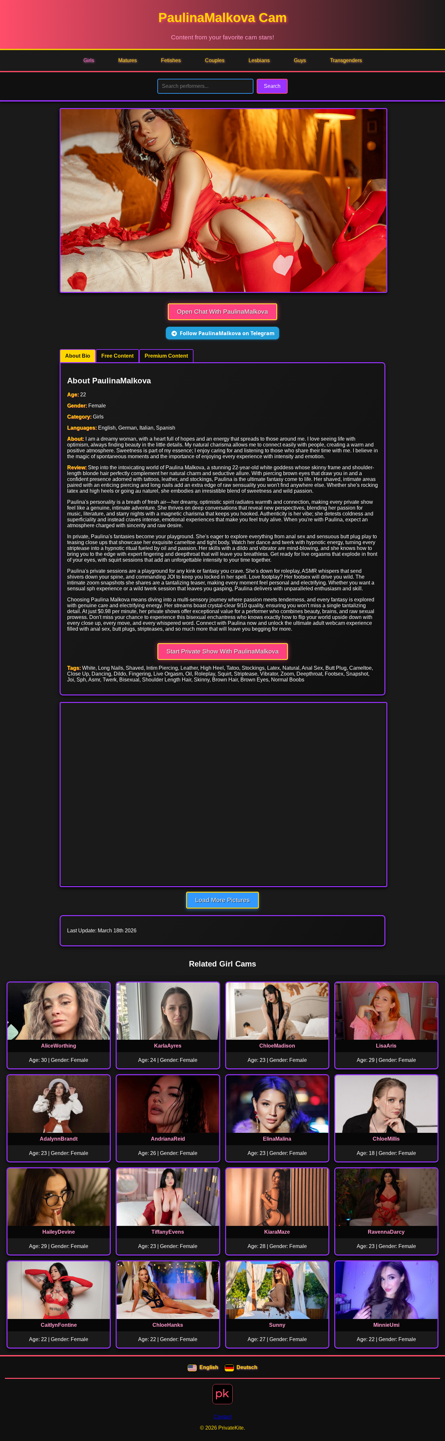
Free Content (117, 356)
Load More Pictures (222, 900)
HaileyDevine (58, 1232)
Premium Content (166, 356)
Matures (127, 60)
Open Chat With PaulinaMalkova (222, 311)
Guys (300, 60)
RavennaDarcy (386, 1232)
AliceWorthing (58, 1046)
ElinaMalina (277, 1139)
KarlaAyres (167, 1046)
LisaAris (386, 1046)
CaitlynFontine (59, 1325)
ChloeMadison (277, 1046)
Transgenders (346, 60)
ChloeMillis (386, 1139)
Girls (88, 60)
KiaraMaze (277, 1232)
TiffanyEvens (167, 1232)
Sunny (277, 1325)
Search (272, 86)
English (208, 1367)
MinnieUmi (386, 1325)
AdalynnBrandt (59, 1139)
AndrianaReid (168, 1139)
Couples (214, 60)
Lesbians (259, 60)
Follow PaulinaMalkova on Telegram (227, 333)
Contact (223, 1417)
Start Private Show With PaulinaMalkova (222, 651)
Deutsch (247, 1367)
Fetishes (171, 60)
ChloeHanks (167, 1325)
